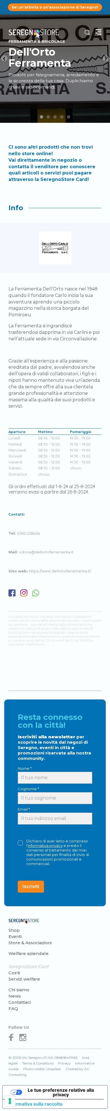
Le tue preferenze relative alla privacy (61, 1092)
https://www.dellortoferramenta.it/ (60, 571)
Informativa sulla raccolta (34, 1104)
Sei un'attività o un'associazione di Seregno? (55, 7)
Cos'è (14, 972)
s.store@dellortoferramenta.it (46, 552)
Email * (24, 809)
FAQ (13, 1008)
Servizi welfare (24, 979)
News (14, 996)
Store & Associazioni (30, 942)
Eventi (15, 936)
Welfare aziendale (28, 953)
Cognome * (28, 789)
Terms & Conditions (38, 1063)
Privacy (64, 1063)
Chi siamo (18, 989)
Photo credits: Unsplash (42, 1069)
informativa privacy (45, 845)
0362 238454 (28, 533)
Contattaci (19, 1002)
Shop (14, 930)
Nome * (25, 768)
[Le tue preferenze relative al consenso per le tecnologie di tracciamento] (10, 1101)
